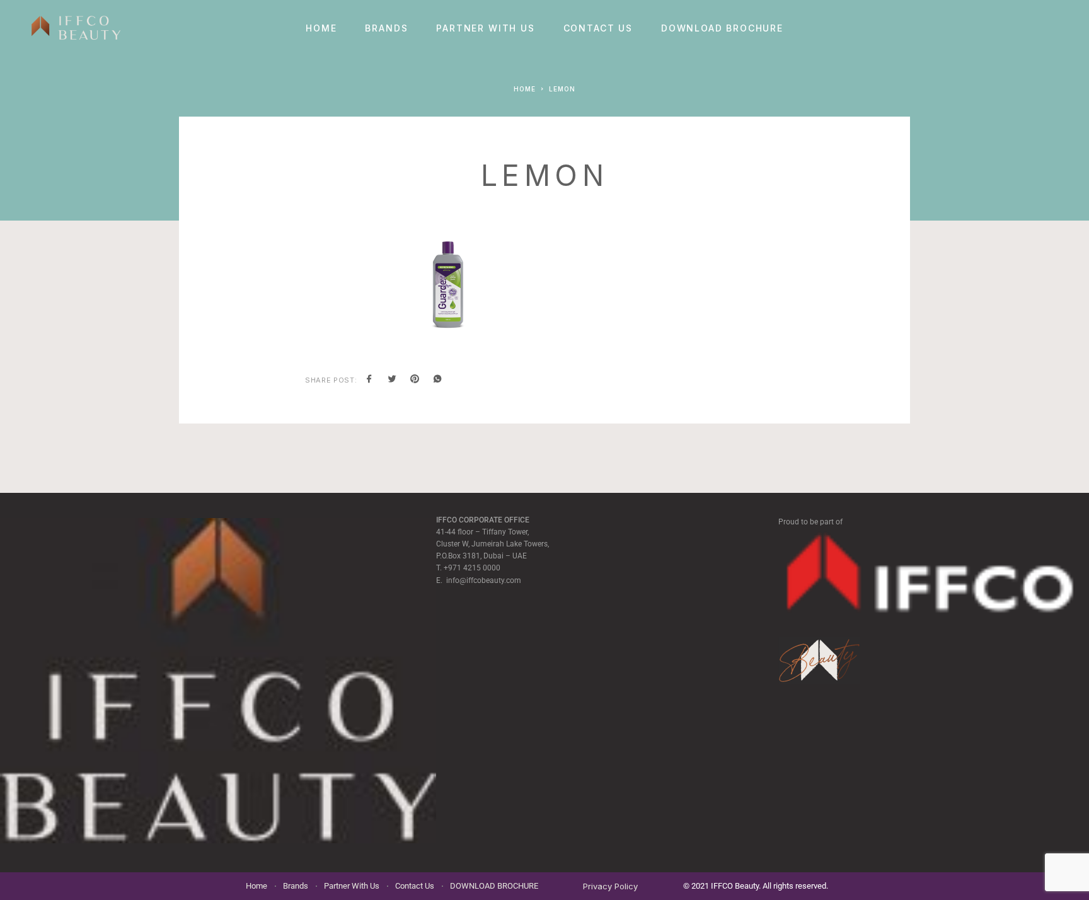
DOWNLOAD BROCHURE (722, 28)
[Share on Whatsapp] (437, 380)
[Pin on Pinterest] (414, 380)
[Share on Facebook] (369, 380)
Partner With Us (485, 28)
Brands (386, 28)
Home (321, 28)
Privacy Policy (610, 886)
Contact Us (598, 28)
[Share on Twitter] (392, 380)
